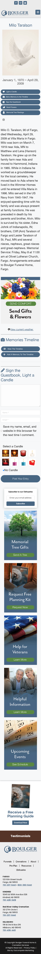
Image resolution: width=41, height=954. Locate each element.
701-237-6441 (9, 885)
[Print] (3, 119)
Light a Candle (11, 92)
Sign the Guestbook (13, 102)
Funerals (8, 861)
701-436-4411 (9, 930)
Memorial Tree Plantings (15, 112)
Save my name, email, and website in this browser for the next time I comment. (20, 431)
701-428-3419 (9, 900)
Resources (26, 866)
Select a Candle (13, 446)
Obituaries (21, 870)
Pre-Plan (13, 866)
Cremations (21, 861)
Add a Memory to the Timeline (17, 97)
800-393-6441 (25, 885)
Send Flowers (11, 107)
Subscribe (20, 504)
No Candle (11, 470)
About (33, 861)
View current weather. (21, 329)
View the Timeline (15, 349)
